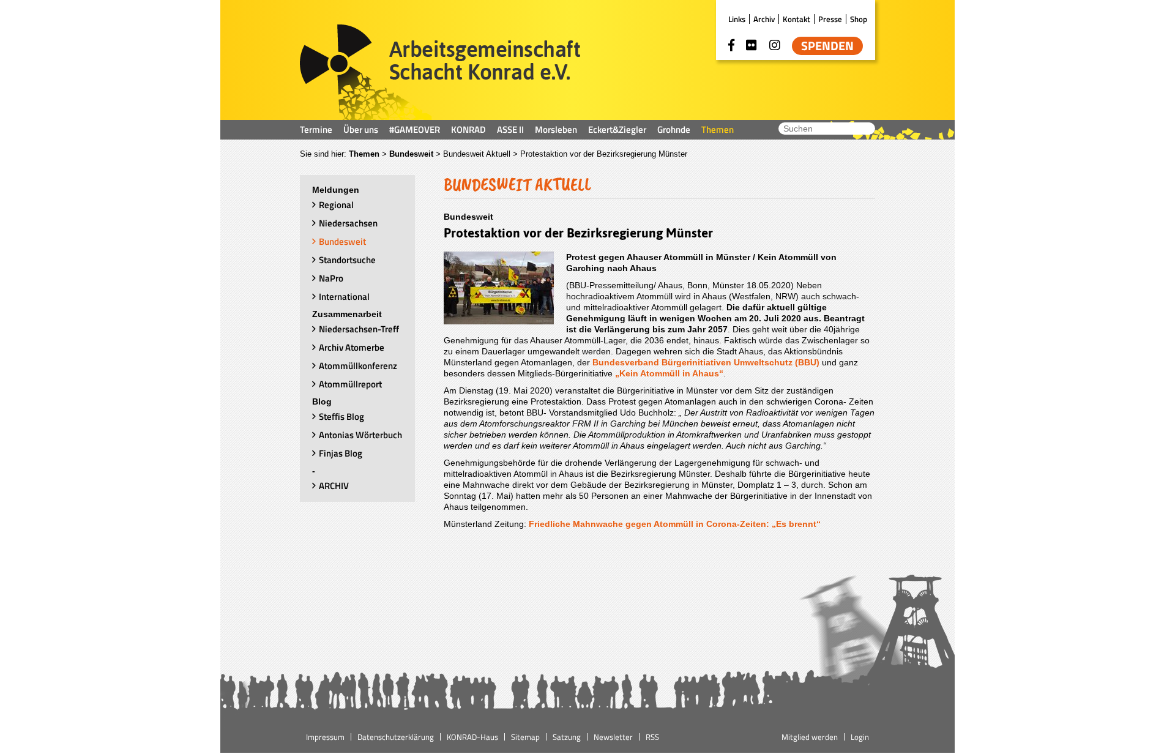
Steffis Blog (341, 416)
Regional (336, 205)
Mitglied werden (809, 737)
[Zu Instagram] (774, 45)
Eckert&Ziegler (617, 129)
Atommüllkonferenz (358, 366)
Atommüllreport (350, 384)
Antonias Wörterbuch (360, 435)
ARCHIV (334, 486)
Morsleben (556, 129)
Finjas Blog (340, 453)
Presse (830, 19)
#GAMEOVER (414, 129)
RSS (652, 737)
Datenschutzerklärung (395, 737)
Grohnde (673, 129)
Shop (858, 19)
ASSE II (510, 129)
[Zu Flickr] (751, 45)
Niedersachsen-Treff (359, 329)
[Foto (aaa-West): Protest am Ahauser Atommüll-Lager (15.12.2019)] (499, 321)
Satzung (567, 737)
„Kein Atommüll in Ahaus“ (668, 373)
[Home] (440, 72)
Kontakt (796, 19)
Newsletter (613, 737)
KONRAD (468, 129)
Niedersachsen (348, 223)
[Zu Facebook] (731, 45)
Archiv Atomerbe (351, 347)
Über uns (360, 129)
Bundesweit (411, 154)
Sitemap (525, 737)
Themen (717, 129)
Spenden (827, 46)
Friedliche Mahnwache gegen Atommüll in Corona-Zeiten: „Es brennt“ (675, 524)
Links (736, 19)
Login (860, 737)
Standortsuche (347, 260)
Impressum (325, 737)
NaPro (331, 278)
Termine (316, 129)
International (344, 296)
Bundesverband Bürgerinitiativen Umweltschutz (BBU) (705, 362)
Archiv (764, 19)
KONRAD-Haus (472, 737)
